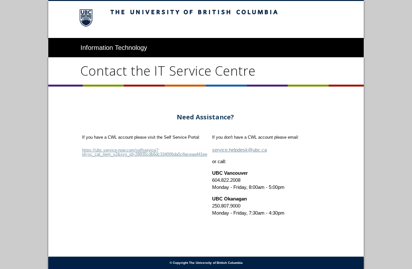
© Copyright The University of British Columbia (206, 262)
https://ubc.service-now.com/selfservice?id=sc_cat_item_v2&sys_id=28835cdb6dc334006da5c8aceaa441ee (144, 152)
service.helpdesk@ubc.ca (239, 150)
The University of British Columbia (206, 19)
